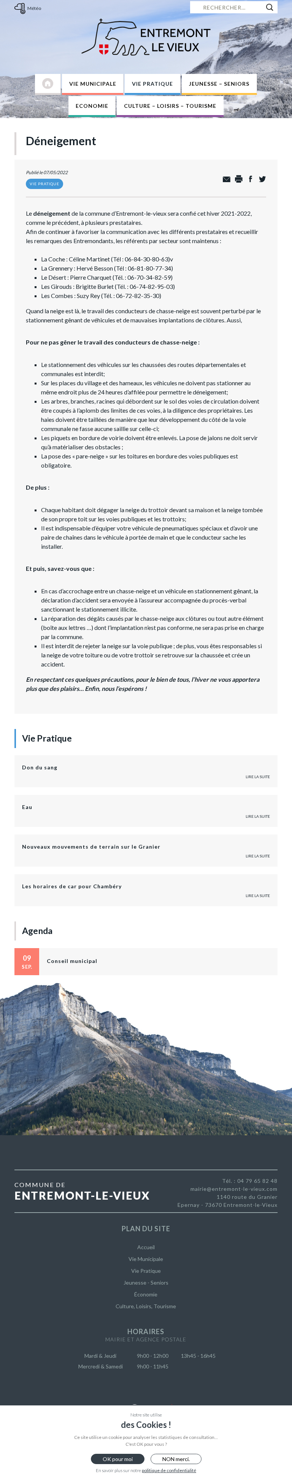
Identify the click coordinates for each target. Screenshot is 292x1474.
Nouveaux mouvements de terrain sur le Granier (91, 846)
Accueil (146, 1247)
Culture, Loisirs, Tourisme (146, 1306)
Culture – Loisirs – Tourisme (170, 106)
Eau (27, 807)
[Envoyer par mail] (225, 179)
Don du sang (39, 767)
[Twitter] (260, 179)
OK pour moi (118, 1459)
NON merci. (176, 1459)
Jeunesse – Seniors (219, 83)
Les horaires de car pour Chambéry (72, 886)
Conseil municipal (72, 961)
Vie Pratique (152, 83)
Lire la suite (258, 776)
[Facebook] (248, 179)
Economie (92, 106)
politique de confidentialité (169, 1470)
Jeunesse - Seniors (146, 1282)
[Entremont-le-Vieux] (146, 37)
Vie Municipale (92, 83)
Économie (145, 1294)
